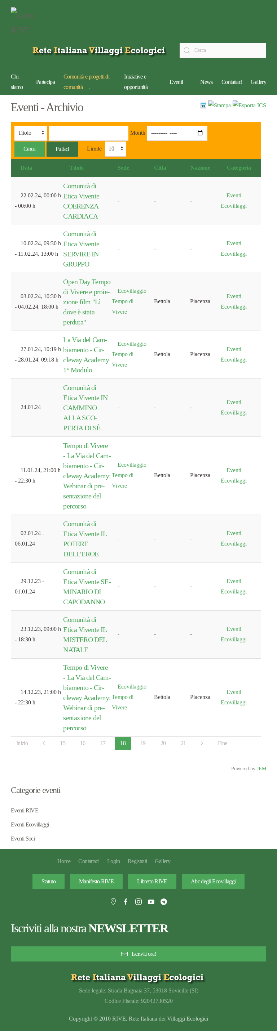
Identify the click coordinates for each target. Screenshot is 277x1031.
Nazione (200, 168)
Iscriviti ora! (144, 954)
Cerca (29, 149)
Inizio (22, 743)
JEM (261, 768)
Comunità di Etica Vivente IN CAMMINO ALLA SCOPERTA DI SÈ (85, 408)
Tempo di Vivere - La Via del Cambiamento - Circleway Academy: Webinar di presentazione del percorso (87, 475)
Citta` (161, 168)
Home (63, 861)
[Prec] (43, 743)
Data (26, 168)
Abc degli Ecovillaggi (213, 881)
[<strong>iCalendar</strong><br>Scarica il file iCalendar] (249, 105)
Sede (123, 168)
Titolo (76, 168)
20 (163, 743)
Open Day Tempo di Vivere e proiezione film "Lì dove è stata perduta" (86, 302)
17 (103, 743)
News (206, 82)
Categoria (239, 168)
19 (143, 743)
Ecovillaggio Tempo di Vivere (129, 301)
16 (82, 743)
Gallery (258, 82)
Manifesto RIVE (96, 881)
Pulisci (62, 149)
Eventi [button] (176, 82)
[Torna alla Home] (29, 24)
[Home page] (100, 50)
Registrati (137, 861)
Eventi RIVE (24, 810)
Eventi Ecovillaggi (30, 824)
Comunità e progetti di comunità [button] (86, 81)
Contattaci (231, 82)
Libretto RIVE (152, 881)
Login (113, 861)
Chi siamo (17, 81)
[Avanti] (201, 743)
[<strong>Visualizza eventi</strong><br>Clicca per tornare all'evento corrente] (203, 105)
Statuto (48, 881)
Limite (94, 148)
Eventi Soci (23, 838)
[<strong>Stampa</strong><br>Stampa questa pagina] (219, 105)
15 (62, 743)
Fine (222, 743)
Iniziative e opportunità (136, 81)
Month (137, 133)
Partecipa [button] (45, 82)
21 (183, 743)
